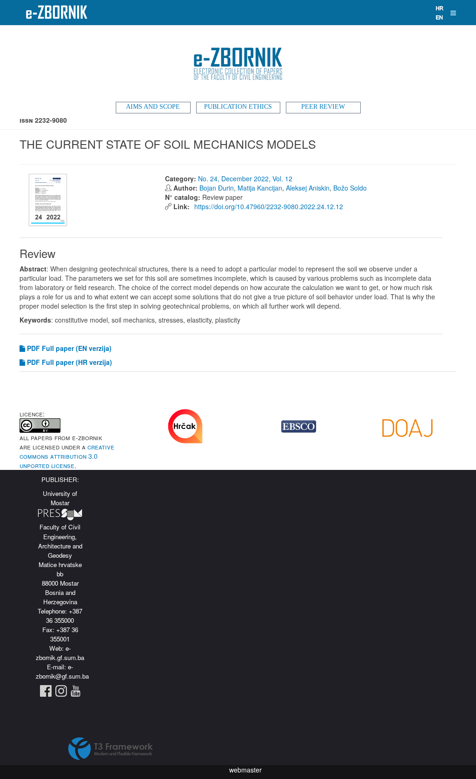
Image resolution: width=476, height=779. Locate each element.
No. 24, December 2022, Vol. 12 (245, 178)
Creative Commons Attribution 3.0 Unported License (67, 456)
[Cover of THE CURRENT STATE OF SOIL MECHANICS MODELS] (49, 200)
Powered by (110, 748)
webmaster (245, 769)
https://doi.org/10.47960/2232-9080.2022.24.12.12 (267, 206)
